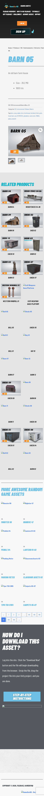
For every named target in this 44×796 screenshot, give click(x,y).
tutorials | (35, 12)
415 (34, 615)
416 (39, 615)
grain (40, 113)
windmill (13, 119)
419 (14, 620)
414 (29, 615)
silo (34, 116)
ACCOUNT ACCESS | (28, 14)
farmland (33, 113)
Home (10, 48)
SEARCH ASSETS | (26, 6)
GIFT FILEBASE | (7, 14)
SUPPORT (37, 14)
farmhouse (27, 113)
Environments (28, 48)
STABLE (38, 116)
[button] (40, 130)
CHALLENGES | (17, 14)
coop (15, 113)
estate (18, 113)
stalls (9, 119)
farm (22, 113)
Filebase (16, 48)
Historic (37, 48)
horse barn (11, 116)
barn (12, 113)
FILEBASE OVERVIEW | (9, 12)
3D (21, 48)
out (15, 116)
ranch (31, 116)
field (37, 113)
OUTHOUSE (20, 116)
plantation (26, 116)
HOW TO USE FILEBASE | (24, 12)
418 (9, 620)
